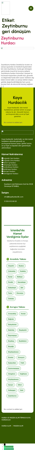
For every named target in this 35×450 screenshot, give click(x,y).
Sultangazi (11, 390)
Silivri (20, 385)
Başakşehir (23, 330)
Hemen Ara (9, 449)
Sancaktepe (22, 282)
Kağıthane (23, 374)
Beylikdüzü (22, 341)
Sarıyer (10, 385)
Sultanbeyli (12, 287)
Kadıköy (23, 271)
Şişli (21, 390)
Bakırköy (11, 330)
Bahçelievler (12, 324)
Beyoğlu (11, 346)
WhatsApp (9, 447)
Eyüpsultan (12, 363)
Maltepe (19, 277)
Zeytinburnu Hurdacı (12, 40)
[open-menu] (30, 8)
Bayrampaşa (12, 335)
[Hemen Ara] (4, 449)
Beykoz (21, 266)
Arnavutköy (12, 313)
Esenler (10, 357)
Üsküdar (11, 298)
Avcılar (23, 313)
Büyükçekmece (13, 352)
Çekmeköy (11, 271)
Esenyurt (21, 357)
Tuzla (10, 293)
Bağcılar (11, 319)
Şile (22, 287)
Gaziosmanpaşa (13, 368)
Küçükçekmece (13, 379)
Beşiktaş (11, 341)
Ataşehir (11, 266)
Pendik (10, 282)
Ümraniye (20, 293)
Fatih (22, 363)
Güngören (11, 374)
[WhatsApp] (4, 447)
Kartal (10, 277)
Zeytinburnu (12, 396)
